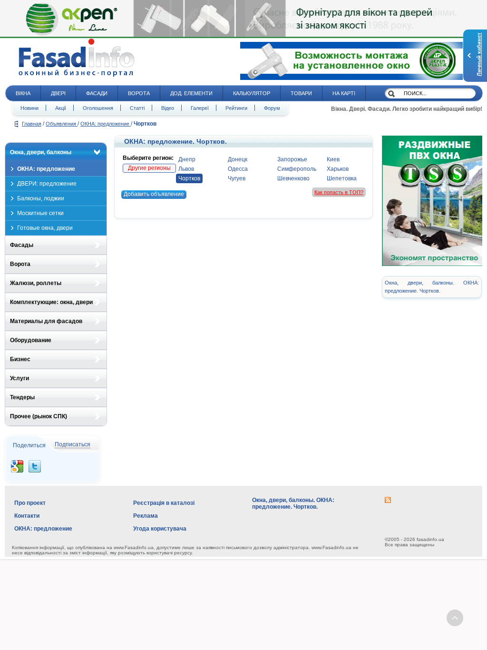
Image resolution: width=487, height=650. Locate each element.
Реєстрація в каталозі (164, 503)
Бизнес (20, 359)
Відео (167, 108)
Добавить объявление (154, 194)
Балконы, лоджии (40, 198)
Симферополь (296, 169)
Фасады (21, 245)
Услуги (19, 378)
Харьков (338, 169)
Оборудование (30, 340)
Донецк (237, 159)
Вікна (23, 93)
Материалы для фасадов (46, 321)
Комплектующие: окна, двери (51, 302)
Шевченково (293, 178)
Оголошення (98, 108)
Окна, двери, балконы (40, 152)
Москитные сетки (40, 213)
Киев (333, 159)
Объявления (62, 124)
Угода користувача (159, 528)
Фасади (96, 93)
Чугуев (236, 178)
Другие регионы (149, 168)
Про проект (30, 503)
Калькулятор (251, 93)
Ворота (139, 93)
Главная (31, 124)
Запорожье (292, 159)
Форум (272, 108)
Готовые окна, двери (45, 228)
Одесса (238, 169)
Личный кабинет (479, 54)
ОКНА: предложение (105, 124)
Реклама (145, 515)
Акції (60, 108)
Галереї (200, 108)
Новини (29, 108)
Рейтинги (236, 108)
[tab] (56, 152)
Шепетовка (342, 178)
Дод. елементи (191, 93)
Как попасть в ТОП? (338, 192)
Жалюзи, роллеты (35, 283)
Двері (58, 93)
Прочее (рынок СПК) (38, 416)
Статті (137, 108)
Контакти (26, 515)
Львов (186, 169)
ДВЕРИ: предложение (47, 183)
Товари (301, 93)
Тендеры (22, 397)
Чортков (189, 178)
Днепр (186, 159)
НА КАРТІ (343, 93)
